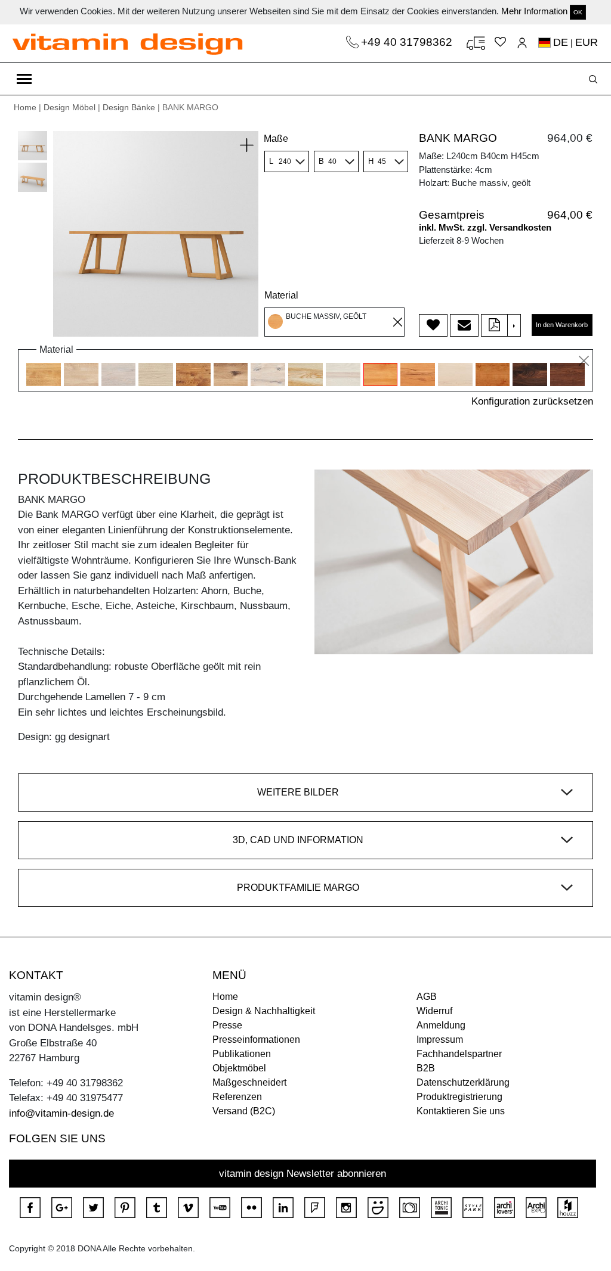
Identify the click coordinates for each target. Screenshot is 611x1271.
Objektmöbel (239, 1068)
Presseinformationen (256, 1039)
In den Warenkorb (562, 324)
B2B (425, 1068)
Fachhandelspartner (459, 1054)
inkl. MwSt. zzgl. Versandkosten (485, 227)
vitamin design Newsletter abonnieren (302, 1173)
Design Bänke (129, 107)
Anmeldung (440, 1025)
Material (281, 295)
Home (25, 107)
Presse (227, 1025)
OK (577, 12)
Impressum (439, 1039)
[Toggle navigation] (24, 79)
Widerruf (434, 1011)
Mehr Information (534, 11)
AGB (426, 997)
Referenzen (237, 1097)
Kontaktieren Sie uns (460, 1111)
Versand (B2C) (243, 1111)
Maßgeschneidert (249, 1082)
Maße (276, 138)
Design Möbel (69, 107)
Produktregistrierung (459, 1097)
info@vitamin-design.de (61, 1113)
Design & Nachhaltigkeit (263, 1011)
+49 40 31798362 (408, 42)
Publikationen (241, 1054)
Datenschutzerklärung (463, 1082)
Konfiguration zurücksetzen (532, 401)
